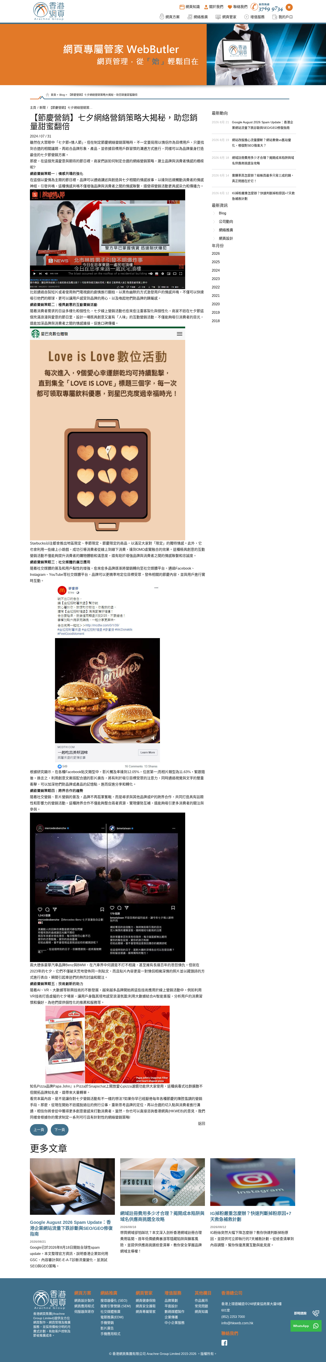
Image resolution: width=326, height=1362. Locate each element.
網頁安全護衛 (146, 1306)
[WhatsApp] (316, 1326)
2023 (216, 279)
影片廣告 (107, 1328)
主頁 (33, 107)
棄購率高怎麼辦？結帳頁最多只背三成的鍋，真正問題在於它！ (263, 178)
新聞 (42, 107)
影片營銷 (62, 797)
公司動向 (226, 221)
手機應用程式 (110, 1334)
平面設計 (171, 1306)
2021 (216, 296)
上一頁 (38, 1130)
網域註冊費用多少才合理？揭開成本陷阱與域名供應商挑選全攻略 (263, 160)
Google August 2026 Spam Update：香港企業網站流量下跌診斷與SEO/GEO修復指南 (262, 124)
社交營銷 (44, 797)
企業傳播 (171, 1317)
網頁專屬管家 (146, 1311)
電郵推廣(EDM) (112, 1317)
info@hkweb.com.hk (237, 1323)
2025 (216, 262)
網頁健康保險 (146, 1300)
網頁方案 (82, 1293)
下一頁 (59, 1130)
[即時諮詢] (316, 1313)
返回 (201, 1123)
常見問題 (201, 1306)
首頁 (53, 95)
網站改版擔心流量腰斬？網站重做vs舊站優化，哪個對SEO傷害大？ (261, 142)
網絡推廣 (226, 230)
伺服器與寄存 (84, 1311)
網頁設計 (226, 238)
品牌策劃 (171, 1300)
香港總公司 (231, 1293)
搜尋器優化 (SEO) (113, 1300)
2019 (216, 312)
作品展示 (201, 1300)
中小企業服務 (175, 1323)
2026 (216, 253)
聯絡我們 (229, 1333)
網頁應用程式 (84, 1306)
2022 (216, 287)
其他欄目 (203, 1293)
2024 (216, 270)
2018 (216, 321)
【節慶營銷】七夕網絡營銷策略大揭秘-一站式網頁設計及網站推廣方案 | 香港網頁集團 (71, 107)
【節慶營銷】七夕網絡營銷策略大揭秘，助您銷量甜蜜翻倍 (102, 95)
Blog (62, 95)
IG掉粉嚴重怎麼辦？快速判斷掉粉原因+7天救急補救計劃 (263, 195)
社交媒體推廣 (110, 1311)
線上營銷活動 (169, 990)
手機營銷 (107, 1323)
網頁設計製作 (84, 1300)
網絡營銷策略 (143, 161)
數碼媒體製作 (175, 1311)
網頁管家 (144, 1293)
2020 (216, 304)
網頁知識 (201, 1311)
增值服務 (173, 1293)
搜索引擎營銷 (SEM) (115, 1306)
